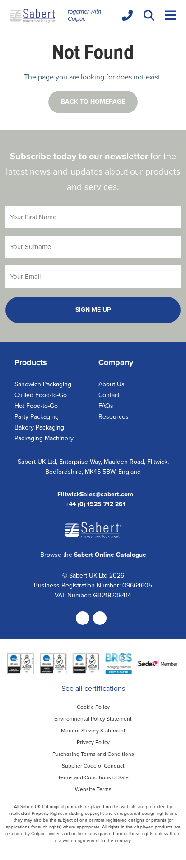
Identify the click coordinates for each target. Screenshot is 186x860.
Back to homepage (93, 101)
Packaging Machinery (44, 438)
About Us (111, 384)
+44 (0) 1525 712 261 (95, 504)
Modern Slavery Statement (93, 730)
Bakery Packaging (39, 427)
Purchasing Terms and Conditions (93, 754)
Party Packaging (36, 416)
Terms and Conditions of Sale (93, 777)
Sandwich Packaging (42, 384)
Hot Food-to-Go (36, 406)
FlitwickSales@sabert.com (95, 494)
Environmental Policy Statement (93, 719)
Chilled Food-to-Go (40, 395)
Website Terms (93, 789)
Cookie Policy (93, 707)
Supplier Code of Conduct (93, 766)
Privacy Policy (93, 742)
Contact (109, 395)
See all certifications (93, 688)
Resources (113, 416)
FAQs (105, 406)
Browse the (93, 554)
